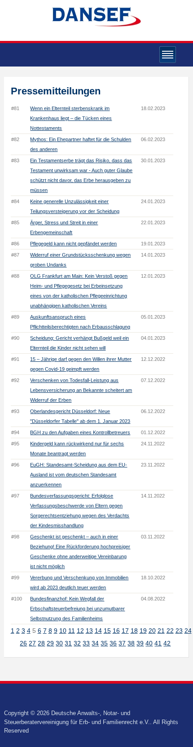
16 (116, 630)
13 (89, 630)
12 (80, 630)
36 (113, 643)
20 (152, 630)
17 (125, 630)
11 (71, 630)
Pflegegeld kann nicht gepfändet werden (73, 243)
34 (95, 643)
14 (98, 630)
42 (167, 643)
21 (161, 630)
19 (143, 630)
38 (131, 643)
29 (50, 643)
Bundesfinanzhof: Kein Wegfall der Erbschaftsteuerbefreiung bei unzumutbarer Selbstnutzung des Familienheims (77, 608)
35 (104, 643)
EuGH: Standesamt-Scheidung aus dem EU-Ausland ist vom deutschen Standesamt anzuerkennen (78, 474)
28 (41, 643)
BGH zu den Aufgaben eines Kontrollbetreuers (80, 432)
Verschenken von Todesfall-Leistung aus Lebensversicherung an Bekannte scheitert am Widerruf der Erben (81, 390)
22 (170, 630)
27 (32, 643)
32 (77, 643)
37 (122, 643)
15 (107, 630)
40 (149, 643)
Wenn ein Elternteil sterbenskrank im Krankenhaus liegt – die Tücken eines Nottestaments (71, 118)
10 (62, 630)
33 (86, 643)
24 (188, 630)
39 (140, 643)
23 (179, 630)
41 (158, 643)
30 (59, 643)
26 (23, 643)
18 (134, 630)
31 (68, 643)
